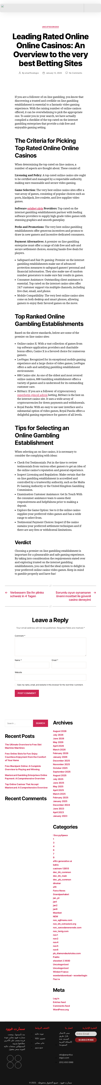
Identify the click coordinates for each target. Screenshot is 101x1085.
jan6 (55, 909)
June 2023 (58, 808)
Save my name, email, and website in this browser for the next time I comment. (50, 685)
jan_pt (56, 898)
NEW (55, 916)
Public (56, 957)
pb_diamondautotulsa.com (67, 953)
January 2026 (60, 757)
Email (55, 660)
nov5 (55, 946)
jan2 (55, 905)
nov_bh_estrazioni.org (64, 924)
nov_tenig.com (60, 931)
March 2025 (59, 794)
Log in (56, 998)
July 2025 (58, 779)
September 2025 (62, 771)
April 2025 (58, 790)
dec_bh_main (60, 876)
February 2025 (60, 797)
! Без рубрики (60, 835)
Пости (56, 979)
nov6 (55, 949)
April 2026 (58, 746)
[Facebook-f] (10, 1058)
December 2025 (61, 760)
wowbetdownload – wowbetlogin (70, 975)
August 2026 (60, 731)
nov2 (55, 938)
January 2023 (60, 816)
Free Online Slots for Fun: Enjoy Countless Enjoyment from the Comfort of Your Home (25, 757)
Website (18, 672)
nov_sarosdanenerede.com (67, 927)
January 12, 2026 (54, 73)
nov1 (55, 935)
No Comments (75, 73)
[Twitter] (18, 1058)
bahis (56, 865)
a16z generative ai (62, 861)
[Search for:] (18, 724)
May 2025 (58, 786)
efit (55, 887)
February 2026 (60, 753)
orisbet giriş (35, 208)
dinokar (57, 883)
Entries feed (59, 1002)
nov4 (55, 942)
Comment (20, 636)
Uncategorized (50, 27)
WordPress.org (61, 1009)
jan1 (55, 901)
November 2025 (61, 764)
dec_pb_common (62, 879)
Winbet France (60, 972)
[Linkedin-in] (10, 1065)
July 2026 (58, 735)
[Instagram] (18, 1065)
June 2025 (58, 783)
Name (18, 660)
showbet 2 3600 (61, 960)
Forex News (59, 890)
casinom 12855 (61, 868)
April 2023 (58, 812)
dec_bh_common (62, 872)
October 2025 (60, 768)
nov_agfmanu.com (62, 920)
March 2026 (59, 749)
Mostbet (57, 912)
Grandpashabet (61, 894)
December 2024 (61, 805)
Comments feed (61, 1006)
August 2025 (60, 775)
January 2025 (60, 801)
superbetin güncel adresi (32, 395)
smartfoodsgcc (32, 73)
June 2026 (58, 738)
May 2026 (58, 742)
